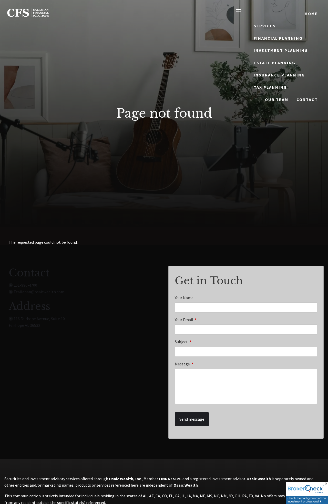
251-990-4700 (25, 285)
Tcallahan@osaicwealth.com (39, 291)
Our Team (276, 99)
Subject (199, 341)
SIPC (177, 478)
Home (311, 13)
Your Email (202, 319)
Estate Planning (274, 62)
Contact (307, 99)
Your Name (184, 297)
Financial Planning (278, 38)
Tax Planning (270, 87)
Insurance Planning (279, 74)
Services (265, 25)
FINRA (164, 478)
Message (201, 363)
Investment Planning (281, 50)
